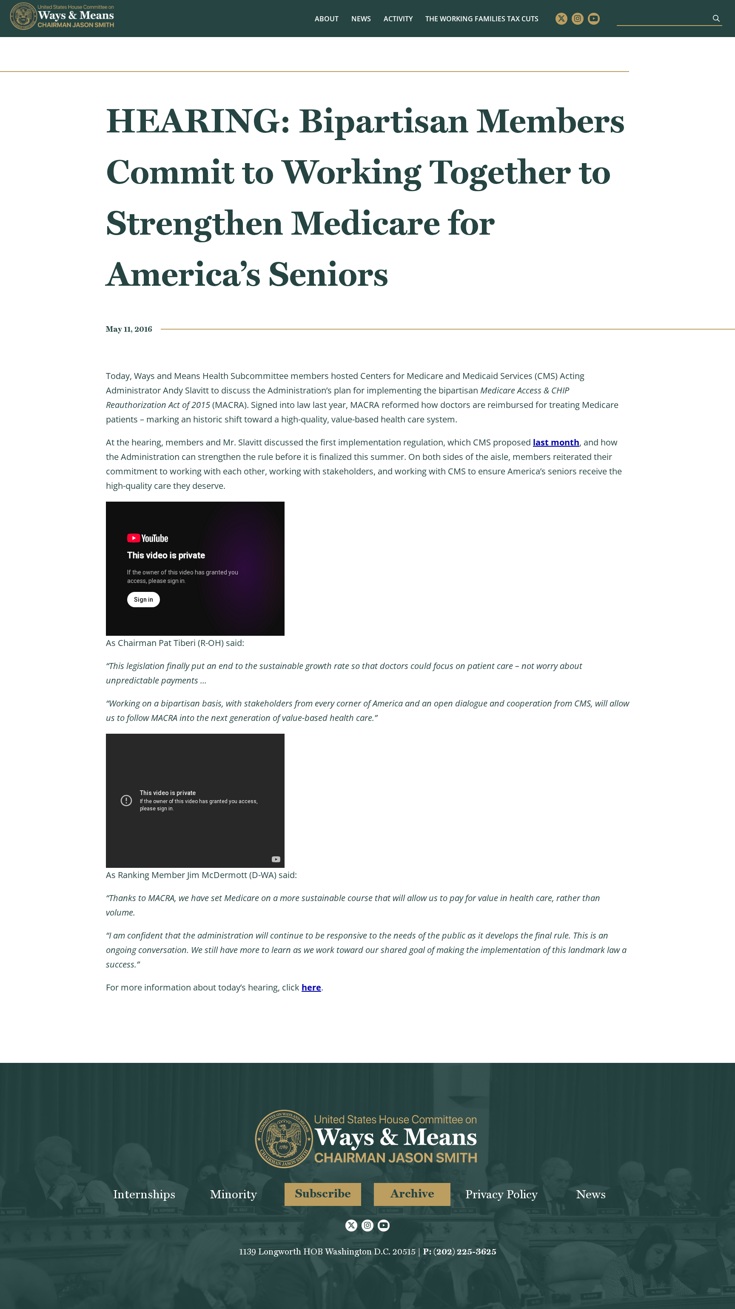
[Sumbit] (716, 18)
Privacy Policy (501, 1194)
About (327, 18)
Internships (144, 1194)
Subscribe (323, 1193)
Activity (398, 18)
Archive (412, 1193)
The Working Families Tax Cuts (481, 18)
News (361, 18)
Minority (233, 1194)
